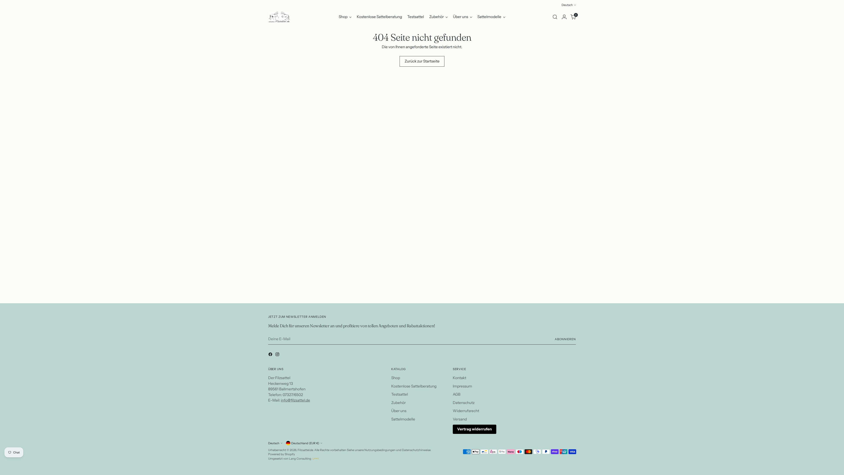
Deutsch (567, 5)
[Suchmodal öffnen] (555, 17)
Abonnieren (565, 339)
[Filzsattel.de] (279, 16)
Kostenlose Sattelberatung (414, 386)
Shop (395, 378)
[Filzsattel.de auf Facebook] (270, 355)
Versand (460, 419)
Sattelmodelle (403, 419)
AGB (456, 394)
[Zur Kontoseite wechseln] (564, 17)
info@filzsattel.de (295, 400)
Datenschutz (464, 402)
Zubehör (398, 402)
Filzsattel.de (305, 450)
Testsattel (399, 394)
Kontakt (459, 378)
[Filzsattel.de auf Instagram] (277, 355)
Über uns (398, 411)
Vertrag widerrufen (474, 429)
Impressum (462, 386)
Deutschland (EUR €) (305, 443)
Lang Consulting (300, 458)
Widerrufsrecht (466, 411)
